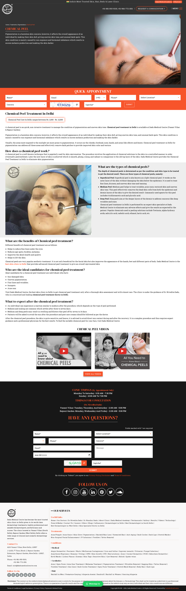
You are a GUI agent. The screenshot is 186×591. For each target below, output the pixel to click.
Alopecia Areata (88, 574)
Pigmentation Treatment (113, 564)
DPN (88, 554)
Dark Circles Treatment (87, 567)
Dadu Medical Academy (164, 2)
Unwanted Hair (119, 535)
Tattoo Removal (107, 537)
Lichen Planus (68, 556)
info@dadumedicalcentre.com (25, 566)
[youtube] (21, 575)
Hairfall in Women (113, 574)
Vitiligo (82, 554)
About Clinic (104, 520)
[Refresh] (77, 104)
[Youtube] (84, 492)
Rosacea (74, 554)
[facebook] (9, 575)
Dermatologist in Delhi (114, 523)
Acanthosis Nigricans (60, 554)
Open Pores (61, 564)
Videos (161, 520)
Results (154, 520)
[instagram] (13, 575)
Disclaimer (106, 475)
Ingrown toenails (126, 551)
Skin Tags (87, 556)
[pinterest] (30, 575)
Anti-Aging (131, 535)
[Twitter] (111, 492)
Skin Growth (96, 554)
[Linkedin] (93, 492)
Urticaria (138, 551)
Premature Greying (73, 574)
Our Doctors (62, 520)
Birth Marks (56, 556)
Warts (78, 551)
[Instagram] (75, 492)
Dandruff (100, 574)
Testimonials (136, 520)
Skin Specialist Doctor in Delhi (92, 526)
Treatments (13, 25)
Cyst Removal (111, 556)
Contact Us (12, 543)
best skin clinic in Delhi (15, 264)
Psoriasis (70, 551)
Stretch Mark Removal (126, 567)
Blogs (90, 523)
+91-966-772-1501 (125, 8)
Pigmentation (22, 25)
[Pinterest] (102, 492)
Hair (54, 571)
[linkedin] (25, 575)
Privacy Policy (95, 475)
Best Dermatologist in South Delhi (139, 523)
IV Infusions (86, 537)
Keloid (121, 556)
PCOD (145, 554)
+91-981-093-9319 (109, 8)
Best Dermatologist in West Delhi (64, 526)
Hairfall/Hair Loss (103, 535)
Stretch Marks (164, 535)
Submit (129, 104)
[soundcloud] (34, 575)
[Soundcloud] (119, 492)
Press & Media (56, 523)
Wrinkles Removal (132, 564)
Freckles (96, 537)
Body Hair (141, 567)
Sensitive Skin (99, 556)
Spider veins (131, 556)
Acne (123, 554)
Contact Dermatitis (134, 554)
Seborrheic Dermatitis (158, 554)
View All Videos (93, 374)
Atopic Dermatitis (58, 551)
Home (7, 25)
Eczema (79, 556)
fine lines (72, 567)
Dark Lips (153, 535)
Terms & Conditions (122, 475)
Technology (170, 520)
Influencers (177, 2)
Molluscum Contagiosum (92, 551)
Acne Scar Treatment (75, 564)
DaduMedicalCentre (172, 588)
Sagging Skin (147, 564)
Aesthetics (56, 560)
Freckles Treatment (59, 567)
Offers (84, 523)
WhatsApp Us (94, 584)
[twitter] (17, 575)
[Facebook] (66, 492)
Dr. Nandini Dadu (91, 520)
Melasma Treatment (94, 564)
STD (104, 554)
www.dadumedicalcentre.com (50, 581)
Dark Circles (142, 535)
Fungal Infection (151, 551)
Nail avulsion (113, 554)
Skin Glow (77, 535)
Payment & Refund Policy (53, 588)
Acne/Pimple (56, 535)
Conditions (56, 542)
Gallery (146, 520)
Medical (55, 547)
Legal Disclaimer (27, 588)
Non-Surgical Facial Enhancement (65, 537)
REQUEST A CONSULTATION (151, 8)
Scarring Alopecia (129, 574)
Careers (77, 523)
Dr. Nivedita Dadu (75, 520)
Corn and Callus (111, 551)
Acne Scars (67, 535)
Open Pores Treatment (107, 567)
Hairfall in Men (57, 574)
